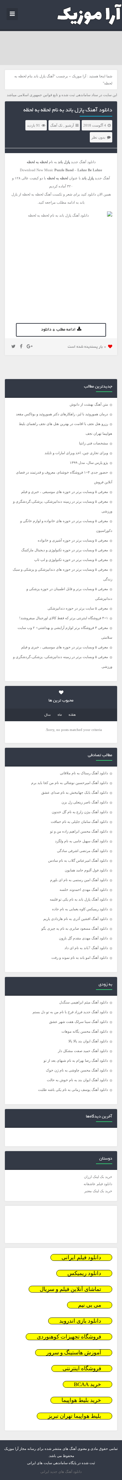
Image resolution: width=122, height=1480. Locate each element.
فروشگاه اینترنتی (81, 1368)
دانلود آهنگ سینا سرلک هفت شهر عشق (78, 1022)
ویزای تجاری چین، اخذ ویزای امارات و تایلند (76, 453)
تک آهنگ (56, 125)
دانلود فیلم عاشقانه (98, 1184)
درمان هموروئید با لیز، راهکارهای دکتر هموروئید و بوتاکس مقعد (62, 414)
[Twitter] (13, 347)
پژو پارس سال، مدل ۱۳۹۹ (88, 463)
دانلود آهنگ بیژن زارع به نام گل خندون (80, 812)
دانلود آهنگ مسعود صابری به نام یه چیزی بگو (74, 928)
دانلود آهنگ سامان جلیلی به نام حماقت (79, 822)
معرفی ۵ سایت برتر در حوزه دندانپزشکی (77, 608)
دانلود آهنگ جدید (83, 162)
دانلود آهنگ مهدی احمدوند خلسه (84, 889)
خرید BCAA (87, 1384)
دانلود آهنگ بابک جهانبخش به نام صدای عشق (74, 792)
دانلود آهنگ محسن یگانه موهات (84, 1031)
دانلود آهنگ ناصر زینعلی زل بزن (84, 802)
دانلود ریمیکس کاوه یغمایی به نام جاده (80, 909)
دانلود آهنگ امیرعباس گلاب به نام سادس (78, 860)
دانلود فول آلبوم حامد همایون (86, 870)
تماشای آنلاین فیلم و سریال (70, 1289)
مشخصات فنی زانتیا (93, 443)
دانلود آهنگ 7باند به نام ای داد (86, 948)
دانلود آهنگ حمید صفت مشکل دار (83, 1051)
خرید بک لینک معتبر (98, 1191)
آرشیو (69, 125)
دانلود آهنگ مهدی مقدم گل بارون (83, 938)
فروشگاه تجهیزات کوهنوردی (69, 1337)
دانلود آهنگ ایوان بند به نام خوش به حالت (77, 1080)
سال (47, 715)
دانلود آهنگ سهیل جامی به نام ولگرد (81, 841)
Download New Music (36, 170)
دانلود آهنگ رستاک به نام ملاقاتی (84, 773)
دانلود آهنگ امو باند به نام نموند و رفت (79, 957)
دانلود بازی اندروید (80, 1321)
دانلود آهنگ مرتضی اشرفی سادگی (82, 851)
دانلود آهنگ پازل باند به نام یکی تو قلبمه (79, 899)
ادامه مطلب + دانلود (58, 330)
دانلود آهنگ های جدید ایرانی (61, 1472)
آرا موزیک (79, 76)
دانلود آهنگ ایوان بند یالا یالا (88, 1041)
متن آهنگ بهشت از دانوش (89, 404)
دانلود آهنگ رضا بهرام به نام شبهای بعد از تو (76, 1060)
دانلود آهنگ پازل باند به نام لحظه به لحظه (67, 110)
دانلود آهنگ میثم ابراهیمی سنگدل (83, 1002)
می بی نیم (89, 1305)
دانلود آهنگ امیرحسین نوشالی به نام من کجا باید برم (69, 783)
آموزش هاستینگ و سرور (73, 1353)
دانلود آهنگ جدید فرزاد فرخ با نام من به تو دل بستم (70, 1012)
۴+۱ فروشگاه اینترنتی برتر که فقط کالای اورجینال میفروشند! (63, 618)
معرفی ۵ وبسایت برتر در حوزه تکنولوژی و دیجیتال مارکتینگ (64, 550)
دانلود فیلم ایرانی (81, 1257)
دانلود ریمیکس (84, 1273)
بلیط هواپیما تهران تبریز (74, 1416)
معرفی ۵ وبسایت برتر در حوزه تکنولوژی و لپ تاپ (71, 560)
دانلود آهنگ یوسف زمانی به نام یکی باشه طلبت (73, 1090)
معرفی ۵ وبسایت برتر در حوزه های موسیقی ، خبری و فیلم (64, 492)
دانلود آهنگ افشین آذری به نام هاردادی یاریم (75, 919)
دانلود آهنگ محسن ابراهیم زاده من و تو (79, 831)
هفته (72, 715)
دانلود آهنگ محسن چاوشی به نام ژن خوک (77, 1070)
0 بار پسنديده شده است (87, 347)
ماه (60, 715)
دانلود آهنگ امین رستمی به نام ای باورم (79, 880)
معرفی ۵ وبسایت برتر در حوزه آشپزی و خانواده (73, 540)
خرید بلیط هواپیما (81, 1400)
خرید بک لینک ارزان (98, 1177)
